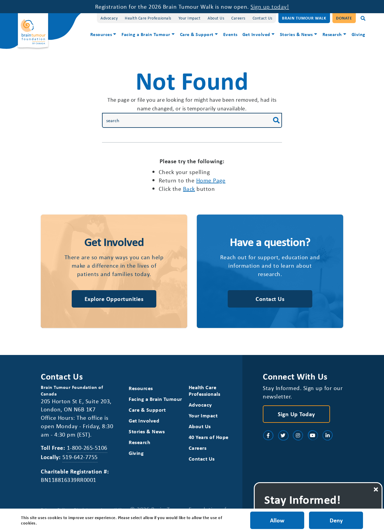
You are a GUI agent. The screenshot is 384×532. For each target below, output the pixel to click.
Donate (344, 18)
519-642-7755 (80, 457)
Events (230, 34)
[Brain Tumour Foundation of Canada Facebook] (268, 435)
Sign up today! (269, 6)
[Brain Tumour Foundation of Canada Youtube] (313, 435)
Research (332, 34)
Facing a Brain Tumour (146, 34)
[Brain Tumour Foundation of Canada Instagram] (297, 435)
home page (211, 180)
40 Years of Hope (209, 437)
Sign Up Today (296, 414)
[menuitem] (103, 35)
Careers (238, 18)
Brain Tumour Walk (304, 18)
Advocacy (109, 18)
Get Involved (256, 34)
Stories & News (296, 34)
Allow (277, 520)
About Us (216, 18)
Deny (336, 520)
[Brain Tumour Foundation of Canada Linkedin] (327, 435)
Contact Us (262, 18)
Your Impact (189, 18)
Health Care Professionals (148, 18)
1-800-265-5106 (87, 447)
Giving (358, 34)
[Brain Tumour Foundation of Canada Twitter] (283, 435)
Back (189, 189)
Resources (101, 34)
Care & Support (197, 34)
